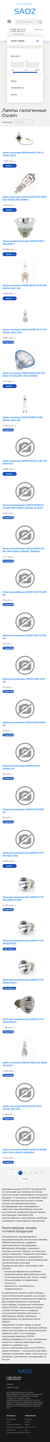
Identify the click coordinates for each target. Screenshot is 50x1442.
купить (9, 166)
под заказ (9, 949)
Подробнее (9, 342)
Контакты (28, 1432)
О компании (28, 1419)
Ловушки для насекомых (13, 1424)
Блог (26, 1429)
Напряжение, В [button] (17, 87)
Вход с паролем (26, 4)
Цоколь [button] (14, 94)
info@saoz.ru (18, 34)
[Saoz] (25, 11)
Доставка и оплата (30, 1427)
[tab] (25, 56)
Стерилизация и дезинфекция (15, 1432)
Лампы (8, 1421)
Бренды (27, 1424)
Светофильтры (11, 1429)
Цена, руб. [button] (15, 56)
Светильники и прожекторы (15, 1427)
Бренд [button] (13, 81)
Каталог (27, 1421)
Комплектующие (11, 1419)
